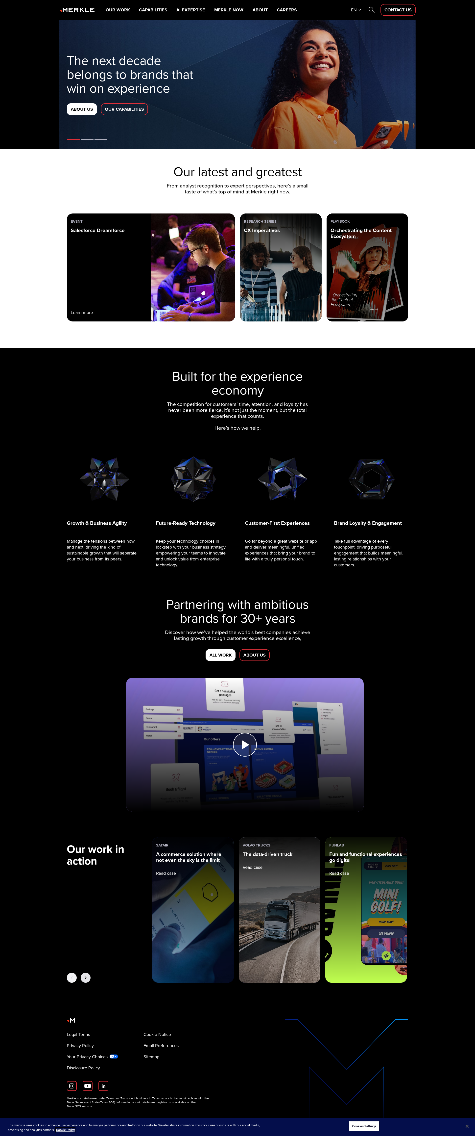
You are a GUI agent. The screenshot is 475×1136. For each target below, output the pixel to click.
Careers (287, 10)
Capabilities (153, 10)
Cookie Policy (65, 1130)
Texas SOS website (79, 1106)
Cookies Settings (364, 1126)
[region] (237, 1127)
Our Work (118, 10)
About (260, 10)
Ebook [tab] (87, 139)
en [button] (354, 10)
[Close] (467, 1126)
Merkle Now (228, 10)
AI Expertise (190, 10)
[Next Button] (86, 978)
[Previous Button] (72, 978)
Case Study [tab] (101, 139)
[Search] (372, 10)
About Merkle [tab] (73, 139)
